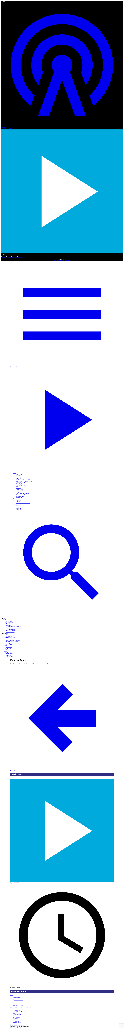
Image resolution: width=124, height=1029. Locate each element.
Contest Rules (19, 489)
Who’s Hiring (19, 497)
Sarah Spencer (19, 475)
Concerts (18, 501)
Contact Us (18, 505)
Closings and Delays (20, 496)
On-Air (14, 473)
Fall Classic (18, 500)
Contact (15, 504)
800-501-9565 (66, 260)
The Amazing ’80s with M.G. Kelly (24, 479)
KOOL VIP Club (19, 507)
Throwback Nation (20, 482)
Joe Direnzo (19, 478)
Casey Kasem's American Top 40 (24, 481)
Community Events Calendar (23, 493)
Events (15, 499)
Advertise (18, 508)
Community (16, 492)
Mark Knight (19, 477)
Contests (15, 486)
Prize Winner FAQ (20, 490)
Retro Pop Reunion (20, 484)
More (11, 995)
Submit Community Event (22, 494)
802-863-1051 (57, 260)
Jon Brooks (19, 474)
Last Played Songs (20, 485)
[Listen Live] (62, 829)
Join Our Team (19, 509)
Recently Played (18, 991)
